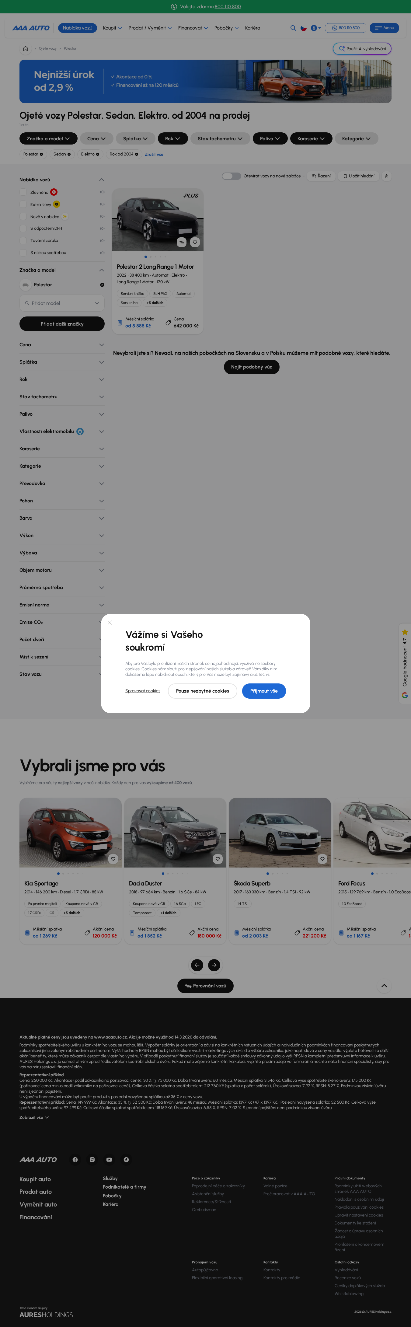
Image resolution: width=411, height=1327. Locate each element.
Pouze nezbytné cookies (202, 691)
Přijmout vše (264, 691)
